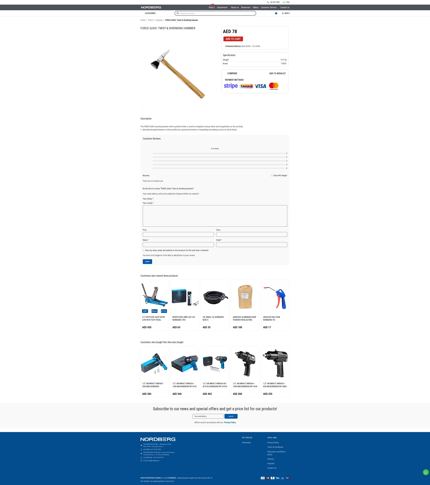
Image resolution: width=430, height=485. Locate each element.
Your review (148, 203)
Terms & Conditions (275, 447)
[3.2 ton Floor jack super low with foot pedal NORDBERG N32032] (155, 297)
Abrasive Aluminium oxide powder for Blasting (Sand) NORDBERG (244, 320)
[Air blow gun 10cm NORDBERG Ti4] (275, 297)
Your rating (148, 199)
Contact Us (271, 468)
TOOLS (150, 20)
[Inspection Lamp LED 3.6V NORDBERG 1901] (185, 297)
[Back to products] (285, 20)
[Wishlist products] (269, 13)
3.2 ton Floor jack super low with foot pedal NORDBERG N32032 (153, 320)
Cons (218, 230)
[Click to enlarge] (145, 108)
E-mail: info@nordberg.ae (151, 460)
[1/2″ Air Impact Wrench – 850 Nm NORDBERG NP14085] (275, 363)
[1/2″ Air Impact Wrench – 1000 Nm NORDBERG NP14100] (245, 363)
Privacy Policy (273, 442)
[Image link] (251, 86)
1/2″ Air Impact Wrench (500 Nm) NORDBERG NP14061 (152, 386)
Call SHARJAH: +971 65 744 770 (153, 457)
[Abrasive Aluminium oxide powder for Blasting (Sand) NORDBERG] (245, 297)
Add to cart (233, 38)
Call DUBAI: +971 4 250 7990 (152, 449)
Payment (271, 463)
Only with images (280, 175)
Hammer (159, 20)
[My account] (263, 13)
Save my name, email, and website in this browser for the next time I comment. (177, 250)
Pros (145, 230)
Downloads (246, 442)
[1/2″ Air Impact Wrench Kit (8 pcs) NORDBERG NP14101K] (215, 363)
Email (219, 240)
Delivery (270, 459)
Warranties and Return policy (276, 453)
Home (143, 20)
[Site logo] (151, 7)
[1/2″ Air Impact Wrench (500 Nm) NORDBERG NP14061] (155, 363)
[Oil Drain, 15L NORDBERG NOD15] (215, 297)
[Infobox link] (273, 2)
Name (146, 240)
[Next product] (288, 20)
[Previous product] (282, 20)
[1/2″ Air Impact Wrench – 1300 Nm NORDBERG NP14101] (185, 363)
